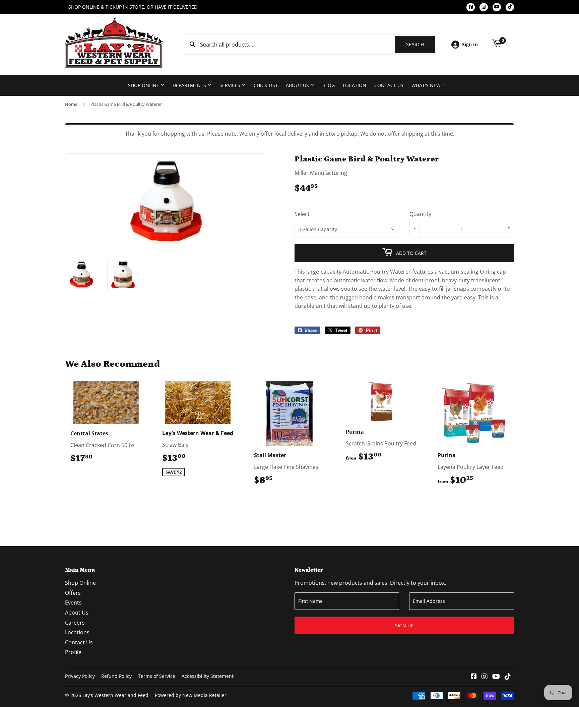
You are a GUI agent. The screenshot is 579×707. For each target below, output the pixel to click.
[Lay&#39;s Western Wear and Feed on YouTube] (496, 677)
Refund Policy (116, 676)
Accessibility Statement (208, 676)
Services (230, 85)
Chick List (266, 85)
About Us (298, 85)
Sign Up (404, 625)
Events (73, 602)
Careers (75, 622)
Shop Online (144, 85)
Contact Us (388, 85)
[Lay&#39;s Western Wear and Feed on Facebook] (474, 677)
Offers (73, 592)
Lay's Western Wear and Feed (115, 695)
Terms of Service (156, 676)
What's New (426, 85)
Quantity (420, 214)
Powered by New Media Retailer (191, 695)
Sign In (470, 44)
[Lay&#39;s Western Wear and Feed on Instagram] (484, 677)
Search (420, 44)
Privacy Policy (80, 676)
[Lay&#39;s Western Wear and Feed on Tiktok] (508, 677)
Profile (73, 652)
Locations (77, 632)
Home (71, 104)
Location (354, 85)
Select (302, 214)
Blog (328, 85)
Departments (190, 85)
